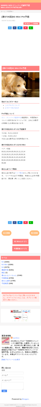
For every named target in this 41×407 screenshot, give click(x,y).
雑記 (3, 272)
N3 (3, 262)
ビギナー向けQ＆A (12, 108)
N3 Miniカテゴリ (20, 241)
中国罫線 (35, 23)
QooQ (23, 406)
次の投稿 (6, 233)
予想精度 (5, 283)
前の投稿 (34, 233)
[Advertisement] (20, 46)
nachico (16, 338)
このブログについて (12, 105)
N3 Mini (27, 23)
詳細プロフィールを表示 (11, 359)
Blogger (25, 399)
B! (20, 28)
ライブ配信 (19, 173)
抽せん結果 (6, 281)
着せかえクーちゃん (9, 275)
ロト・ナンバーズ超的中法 (12, 117)
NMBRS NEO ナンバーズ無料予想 (15, 5)
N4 (3, 267)
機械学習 (5, 270)
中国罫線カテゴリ (20, 248)
